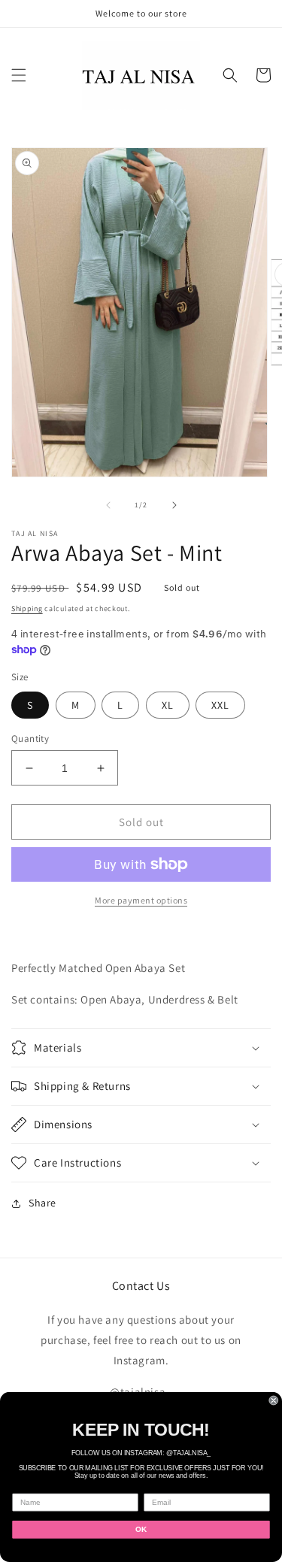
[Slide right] (174, 505)
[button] (18, 75)
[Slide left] (108, 505)
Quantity (30, 738)
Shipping (27, 608)
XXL (220, 705)
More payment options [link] (141, 900)
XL (168, 705)
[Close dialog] (274, 1401)
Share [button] (42, 1202)
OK (141, 1529)
